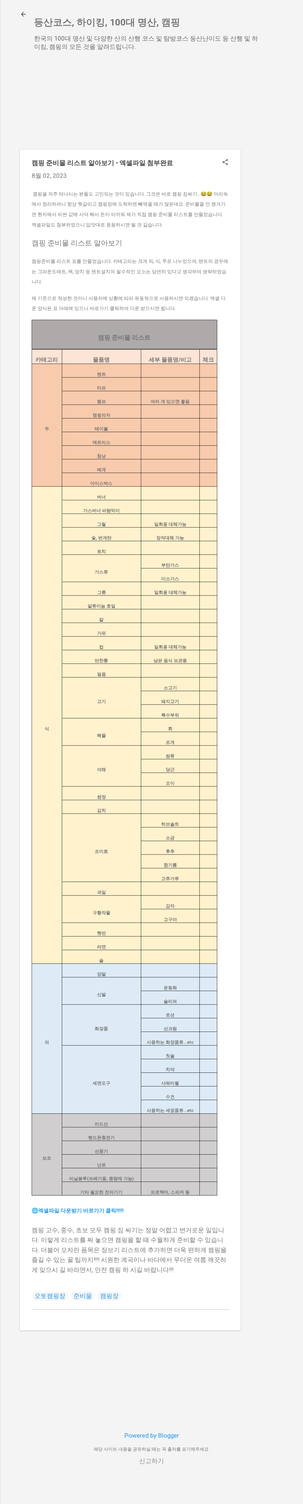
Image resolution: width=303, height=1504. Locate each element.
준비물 (82, 1296)
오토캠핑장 (49, 1296)
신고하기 (151, 1461)
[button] (225, 163)
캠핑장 (109, 1296)
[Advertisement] (264, 151)
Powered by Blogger (151, 1435)
